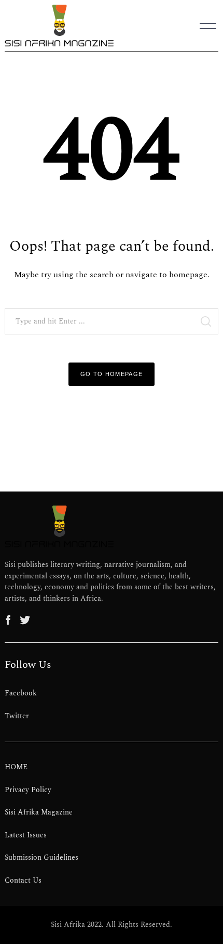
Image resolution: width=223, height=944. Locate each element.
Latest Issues (26, 835)
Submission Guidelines (41, 857)
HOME (16, 767)
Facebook (21, 693)
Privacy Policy (28, 790)
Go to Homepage (111, 374)
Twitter (17, 716)
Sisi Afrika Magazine (39, 812)
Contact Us (23, 880)
